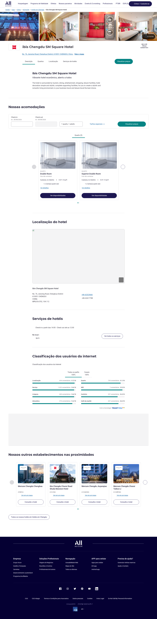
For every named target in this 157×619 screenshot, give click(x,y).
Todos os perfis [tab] (73, 373)
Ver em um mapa (27, 495)
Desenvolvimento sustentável (23, 573)
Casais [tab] (86, 373)
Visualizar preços (123, 61)
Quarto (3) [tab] (78, 135)
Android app (96, 569)
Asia (13, 10)
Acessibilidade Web (71, 562)
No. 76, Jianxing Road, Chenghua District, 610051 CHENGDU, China (47, 54)
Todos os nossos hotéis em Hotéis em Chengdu (29, 517)
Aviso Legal (100, 598)
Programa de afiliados (20, 576)
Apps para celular (97, 562)
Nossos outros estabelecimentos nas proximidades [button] (51, 455)
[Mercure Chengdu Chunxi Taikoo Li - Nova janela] (126, 473)
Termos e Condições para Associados (56, 598)
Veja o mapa (79, 54)
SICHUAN (26, 10)
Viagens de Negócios (46, 562)
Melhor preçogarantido (144, 46)
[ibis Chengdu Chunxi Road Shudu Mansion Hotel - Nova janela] (62, 473)
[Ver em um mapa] (78, 256)
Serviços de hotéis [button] (47, 319)
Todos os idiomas (71, 569)
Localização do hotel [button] (49, 222)
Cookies (89, 598)
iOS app (94, 566)
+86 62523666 (87, 295)
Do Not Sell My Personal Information (120, 598)
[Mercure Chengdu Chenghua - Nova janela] (31, 473)
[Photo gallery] (78, 26)
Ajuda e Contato (123, 566)
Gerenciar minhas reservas (126, 562)
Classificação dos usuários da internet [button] (64, 356)
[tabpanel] (78, 172)
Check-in (16, 118)
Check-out (40, 118)
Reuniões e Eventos (45, 566)
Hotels (7, 10)
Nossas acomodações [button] (26, 107)
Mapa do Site (69, 566)
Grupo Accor (17, 562)
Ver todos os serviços (112, 336)
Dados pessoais (78, 598)
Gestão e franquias (19, 566)
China (19, 10)
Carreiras (16, 569)
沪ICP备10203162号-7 (85, 604)
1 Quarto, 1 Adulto (68, 124)
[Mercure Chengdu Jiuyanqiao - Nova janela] (94, 473)
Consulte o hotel (31, 502)
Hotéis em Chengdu (37, 10)
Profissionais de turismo (47, 569)
